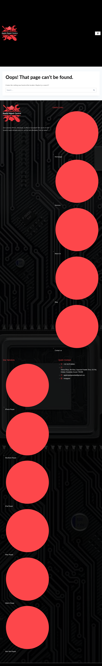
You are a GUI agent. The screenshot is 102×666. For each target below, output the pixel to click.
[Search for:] (51, 90)
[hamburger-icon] (98, 33)
